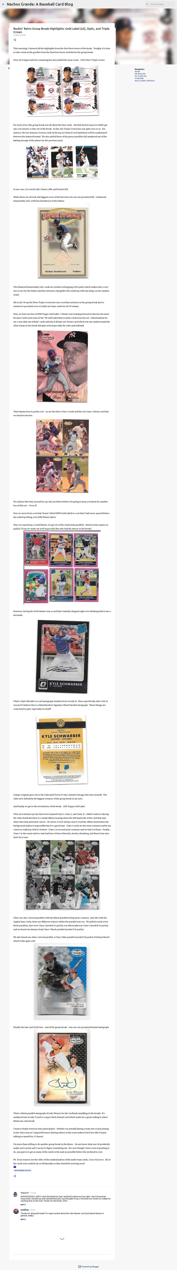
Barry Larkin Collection (144, 81)
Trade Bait (139, 78)
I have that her (96, 1159)
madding (25, 1210)
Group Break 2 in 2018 (22, 1170)
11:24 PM (33, 1193)
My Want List (140, 74)
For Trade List (140, 76)
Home (137, 71)
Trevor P (25, 1193)
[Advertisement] (127, 104)
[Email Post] (14, 1168)
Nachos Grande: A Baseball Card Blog (40, 4)
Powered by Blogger (90, 1267)
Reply (23, 1205)
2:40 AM (32, 1210)
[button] (14, 40)
